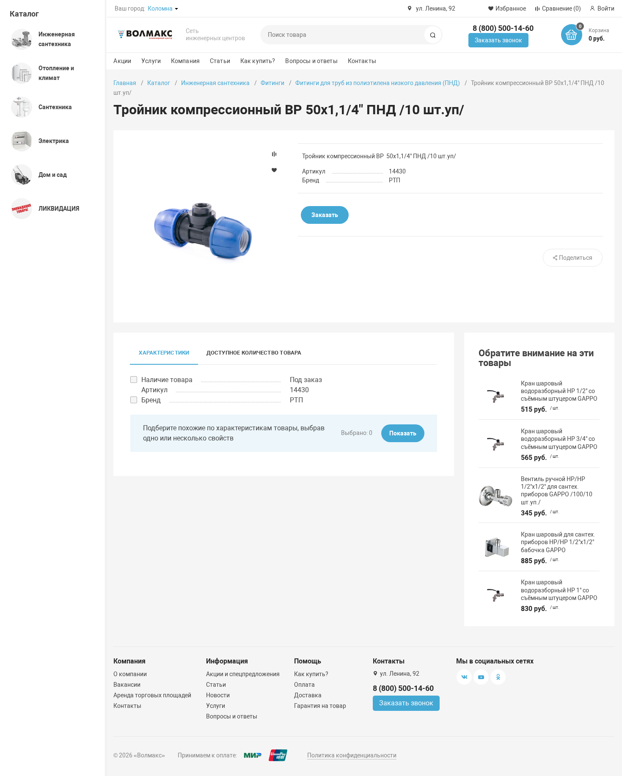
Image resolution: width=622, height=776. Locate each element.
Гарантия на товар (320, 705)
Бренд (151, 400)
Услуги (151, 61)
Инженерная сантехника (215, 83)
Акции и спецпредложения (243, 674)
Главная (124, 83)
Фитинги (272, 83)
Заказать (324, 215)
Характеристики (164, 352)
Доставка (308, 695)
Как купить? (257, 61)
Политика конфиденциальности (351, 755)
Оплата (304, 684)
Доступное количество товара (254, 352)
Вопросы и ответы (311, 61)
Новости (218, 695)
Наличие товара (167, 380)
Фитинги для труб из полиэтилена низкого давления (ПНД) (377, 83)
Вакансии (126, 684)
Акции (122, 61)
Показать (402, 433)
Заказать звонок (498, 40)
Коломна (160, 8)
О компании (130, 674)
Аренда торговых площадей (152, 695)
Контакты (362, 61)
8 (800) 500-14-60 (503, 28)
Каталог (24, 13)
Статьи (220, 61)
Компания (185, 61)
